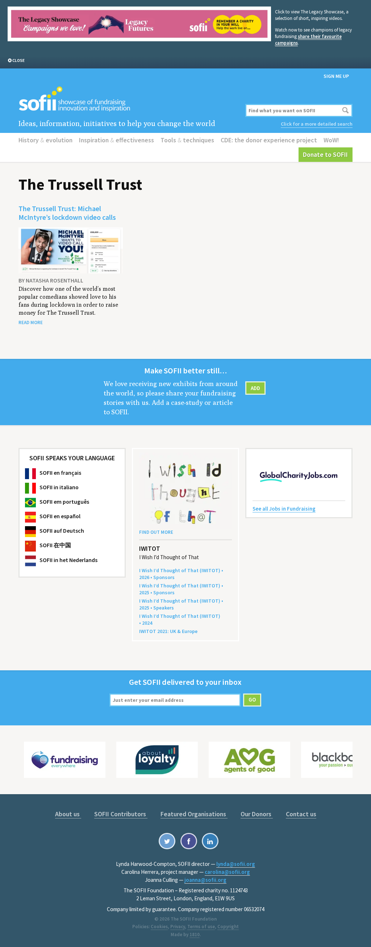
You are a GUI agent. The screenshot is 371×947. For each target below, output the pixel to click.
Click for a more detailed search (317, 124)
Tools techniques (187, 140)
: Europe (168, 631)
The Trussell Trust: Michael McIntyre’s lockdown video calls (67, 213)
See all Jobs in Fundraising (284, 508)
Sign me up (336, 76)
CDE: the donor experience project (269, 140)
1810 (194, 934)
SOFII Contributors (120, 814)
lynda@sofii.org (235, 863)
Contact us (301, 814)
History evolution (45, 140)
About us (68, 814)
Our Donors (257, 814)
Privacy (177, 926)
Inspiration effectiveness (116, 140)
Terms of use (201, 926)
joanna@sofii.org (205, 879)
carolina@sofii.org (227, 871)
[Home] (128, 99)
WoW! (331, 140)
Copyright (228, 926)
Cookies (159, 926)
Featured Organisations (194, 814)
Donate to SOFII (325, 154)
